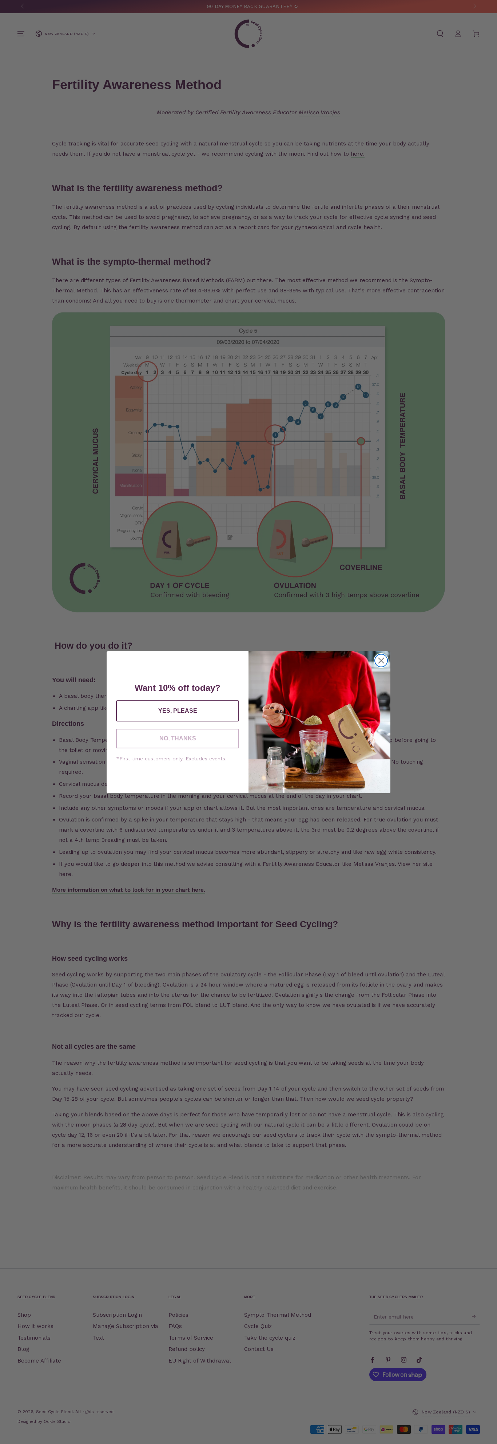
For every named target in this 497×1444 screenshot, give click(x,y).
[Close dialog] (381, 660)
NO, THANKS (177, 738)
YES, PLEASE (177, 711)
